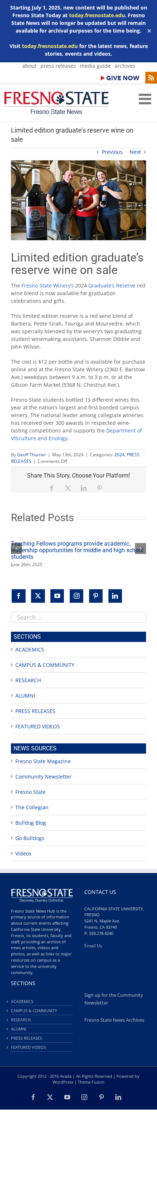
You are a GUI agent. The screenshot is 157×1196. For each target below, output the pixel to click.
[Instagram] (77, 596)
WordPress (63, 1082)
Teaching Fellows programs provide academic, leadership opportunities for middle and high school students (77, 550)
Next (135, 151)
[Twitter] (38, 596)
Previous (112, 151)
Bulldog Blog (30, 822)
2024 (119, 455)
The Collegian (32, 807)
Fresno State (30, 791)
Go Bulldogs (30, 838)
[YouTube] (57, 596)
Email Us (93, 946)
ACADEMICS (29, 649)
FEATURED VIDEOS (37, 726)
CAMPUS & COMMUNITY (44, 664)
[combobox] (78, 617)
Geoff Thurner (31, 455)
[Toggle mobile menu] (146, 99)
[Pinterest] (96, 596)
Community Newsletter (43, 776)
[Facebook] (19, 596)
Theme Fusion (91, 1082)
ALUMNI (25, 695)
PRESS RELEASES (35, 710)
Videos (23, 853)
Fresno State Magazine (43, 761)
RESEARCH (28, 680)
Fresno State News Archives (114, 1020)
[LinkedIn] (115, 596)
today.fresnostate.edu (97, 15)
